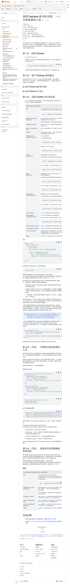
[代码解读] (56, 64)
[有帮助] (59, 13)
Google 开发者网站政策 (39, 536)
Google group (54, 551)
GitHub (21, 555)
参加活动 (37, 555)
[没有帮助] (61, 13)
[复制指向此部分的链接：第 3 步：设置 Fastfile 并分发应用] (56, 97)
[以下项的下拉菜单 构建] (23, 8)
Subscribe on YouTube (40, 553)
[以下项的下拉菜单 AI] (17, 8)
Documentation (7, 6)
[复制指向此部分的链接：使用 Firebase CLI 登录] (44, 91)
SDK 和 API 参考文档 (24, 549)
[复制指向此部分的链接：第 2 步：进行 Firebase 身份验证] (55, 75)
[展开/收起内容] (29, 24)
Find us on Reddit (39, 549)
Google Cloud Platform (25, 573)
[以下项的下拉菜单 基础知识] (11, 8)
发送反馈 (58, 16)
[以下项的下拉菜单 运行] (29, 8)
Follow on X (37, 551)
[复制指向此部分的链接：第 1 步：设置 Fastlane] (45, 53)
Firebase (24, 12)
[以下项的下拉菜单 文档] (17, 1)
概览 (3, 8)
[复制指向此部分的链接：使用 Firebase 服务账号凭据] (48, 87)
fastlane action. (49, 249)
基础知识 (8, 8)
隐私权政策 (25, 581)
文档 (15, 1)
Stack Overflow (54, 549)
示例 (40, 8)
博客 (56, 1)
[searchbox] (9, 13)
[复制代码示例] (61, 64)
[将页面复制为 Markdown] (47, 20)
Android (22, 566)
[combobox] (32, 1)
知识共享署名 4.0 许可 (41, 534)
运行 (27, 8)
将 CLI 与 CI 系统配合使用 (53, 497)
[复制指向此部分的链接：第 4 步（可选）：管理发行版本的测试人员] (28, 350)
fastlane (31, 43)
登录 (67, 1)
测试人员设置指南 (34, 308)
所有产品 (22, 575)
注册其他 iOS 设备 (51, 519)
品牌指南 (53, 555)
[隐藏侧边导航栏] (16, 581)
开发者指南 (22, 547)
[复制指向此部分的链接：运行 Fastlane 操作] (35, 408)
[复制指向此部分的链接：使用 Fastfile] (33, 369)
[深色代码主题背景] (59, 64)
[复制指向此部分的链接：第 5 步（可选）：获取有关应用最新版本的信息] (33, 451)
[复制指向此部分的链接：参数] (27, 468)
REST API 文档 (50, 278)
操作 (31, 324)
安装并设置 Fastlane (30, 57)
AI (14, 8)
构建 (21, 8)
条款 (21, 581)
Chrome (22, 569)
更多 (21, 1)
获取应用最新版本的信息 (50, 341)
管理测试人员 (58, 173)
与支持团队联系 (54, 547)
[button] (8, 23)
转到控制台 (61, 1)
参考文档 (35, 8)
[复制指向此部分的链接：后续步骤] (33, 515)
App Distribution (19, 6)
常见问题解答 (54, 558)
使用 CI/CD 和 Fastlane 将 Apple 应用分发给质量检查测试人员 (43, 521)
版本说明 (53, 553)
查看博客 (37, 547)
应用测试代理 (49, 194)
